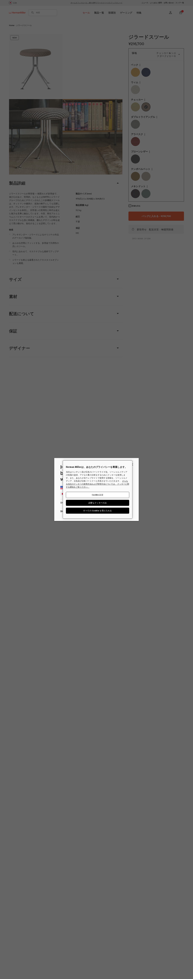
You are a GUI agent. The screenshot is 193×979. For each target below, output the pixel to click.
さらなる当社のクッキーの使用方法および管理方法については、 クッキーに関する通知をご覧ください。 (97, 484)
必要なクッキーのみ (97, 502)
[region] (97, 489)
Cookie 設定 (97, 494)
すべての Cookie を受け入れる (97, 510)
